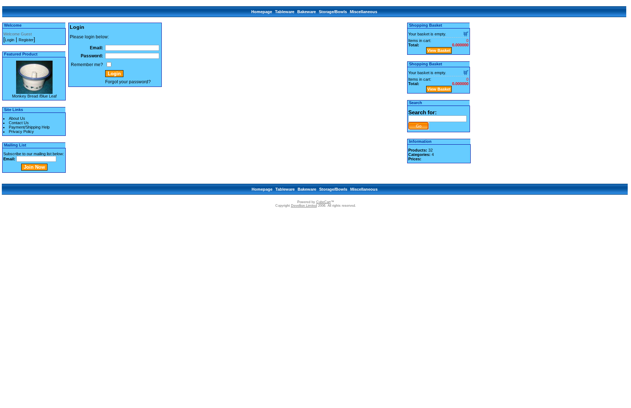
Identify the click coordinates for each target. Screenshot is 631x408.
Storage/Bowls (333, 11)
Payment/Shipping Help (29, 127)
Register (26, 40)
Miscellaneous (363, 11)
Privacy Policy (21, 131)
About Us (17, 118)
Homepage (261, 11)
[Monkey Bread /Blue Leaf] (34, 92)
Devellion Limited (304, 205)
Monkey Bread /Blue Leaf (34, 96)
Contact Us (19, 123)
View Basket (439, 50)
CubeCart (323, 202)
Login (9, 40)
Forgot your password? (128, 81)
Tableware (284, 11)
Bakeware (306, 11)
